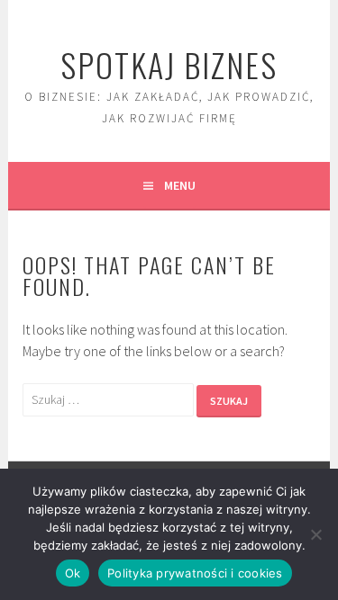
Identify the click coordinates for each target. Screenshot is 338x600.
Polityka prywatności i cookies (195, 573)
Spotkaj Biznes (169, 64)
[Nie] (315, 534)
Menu (180, 185)
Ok (73, 573)
